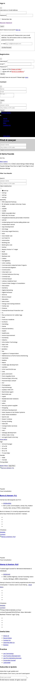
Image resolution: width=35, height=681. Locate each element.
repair (4, 396)
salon (3, 403)
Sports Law (5, 417)
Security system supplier (10, 405)
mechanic (5, 358)
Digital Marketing (7, 290)
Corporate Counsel (9, 660)
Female (4, 460)
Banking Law (6, 243)
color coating (6, 263)
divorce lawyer (6, 297)
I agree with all (13, 71)
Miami (4, 362)
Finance (4, 308)
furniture (4, 322)
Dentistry (5, 288)
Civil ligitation (6, 261)
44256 (4, 211)
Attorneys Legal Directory (10, 231)
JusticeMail (6, 663)
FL (2, 313)
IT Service (5, 347)
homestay (5, 338)
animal (4, 220)
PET (3, 383)
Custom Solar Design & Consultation (13, 283)
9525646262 (7, 503)
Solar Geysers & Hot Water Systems (13, 412)
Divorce (4, 295)
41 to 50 (4, 446)
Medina (4, 360)
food (3, 317)
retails (4, 401)
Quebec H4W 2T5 (7, 390)
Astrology (5, 229)
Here (26, 77)
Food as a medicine (8, 319)
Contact (2, 534)
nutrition (4, 367)
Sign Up (18, 30)
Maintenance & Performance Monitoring (15, 356)
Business (4, 254)
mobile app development (10, 365)
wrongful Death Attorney (10, 437)
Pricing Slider (4, 462)
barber (4, 247)
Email (2, 64)
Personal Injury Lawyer (9, 381)
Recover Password (6, 23)
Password (3, 15)
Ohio (3, 372)
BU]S (3, 252)
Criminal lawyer (7, 279)
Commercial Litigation (9, 267)
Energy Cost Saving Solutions (11, 304)
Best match (3, 162)
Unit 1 (3, 430)
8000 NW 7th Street (8, 215)
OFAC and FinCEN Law (9, 369)
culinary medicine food (9, 281)
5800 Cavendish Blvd (8, 213)
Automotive (5, 240)
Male (3, 458)
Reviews (5, 645)
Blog (4, 123)
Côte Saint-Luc (6, 272)
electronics (5, 301)
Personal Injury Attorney (9, 378)
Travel (4, 428)
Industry (4, 340)
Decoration (5, 286)
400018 (4, 209)
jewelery (4, 349)
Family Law (5, 306)
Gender (2, 455)
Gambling (5, 324)
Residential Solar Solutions (10, 399)
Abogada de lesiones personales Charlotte (15, 218)
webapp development (9, 433)
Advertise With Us (8, 643)
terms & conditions (18, 71)
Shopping (5, 408)
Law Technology (8, 653)
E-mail (3, 44)
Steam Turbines (7, 419)
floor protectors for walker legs (12, 315)
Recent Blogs (7, 638)
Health (4, 331)
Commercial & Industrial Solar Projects (14, 265)
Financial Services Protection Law (12, 310)
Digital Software (7, 292)
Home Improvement (8, 335)
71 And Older (6, 453)
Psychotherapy (7, 387)
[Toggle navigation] (0, 115)
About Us (6, 121)
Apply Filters (12, 465)
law (3, 351)
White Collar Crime (8, 435)
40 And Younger (7, 444)
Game (4, 326)
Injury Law (5, 344)
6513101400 (6, 574)
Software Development (9, 410)
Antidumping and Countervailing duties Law (15, 222)
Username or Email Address (9, 10)
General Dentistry (7, 329)
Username (3, 61)
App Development (8, 227)
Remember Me (7, 19)
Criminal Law (6, 277)
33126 (3, 206)
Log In (2, 26)
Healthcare (5, 333)
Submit (2, 100)
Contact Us (6, 125)
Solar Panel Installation (9, 415)
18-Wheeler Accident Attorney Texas (14, 204)
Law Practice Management (12, 656)
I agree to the (12, 69)
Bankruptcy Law (7, 245)
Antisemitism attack (8, 224)
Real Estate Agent (7, 392)
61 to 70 (4, 451)
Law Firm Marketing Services (12, 658)
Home (5, 118)
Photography (6, 385)
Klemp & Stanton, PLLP (9, 564)
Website (2, 532)
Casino (4, 258)
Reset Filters (4, 466)
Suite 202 (5, 424)
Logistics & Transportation (10, 353)
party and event (7, 374)
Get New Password (6, 47)
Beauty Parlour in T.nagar (10, 249)
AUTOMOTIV (6, 238)
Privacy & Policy (16, 69)
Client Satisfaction (6, 186)
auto (3, 234)
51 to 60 (4, 448)
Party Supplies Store (8, 376)
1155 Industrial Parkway (9, 202)
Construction (6, 270)
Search (2, 110)
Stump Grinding (7, 421)
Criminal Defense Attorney (10, 274)
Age (1, 442)
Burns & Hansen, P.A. (8, 495)
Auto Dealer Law (7, 236)
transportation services (9, 426)
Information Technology (9, 342)
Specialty (3, 200)
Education (5, 299)
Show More (3, 439)
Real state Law (6, 394)
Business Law (6, 256)
